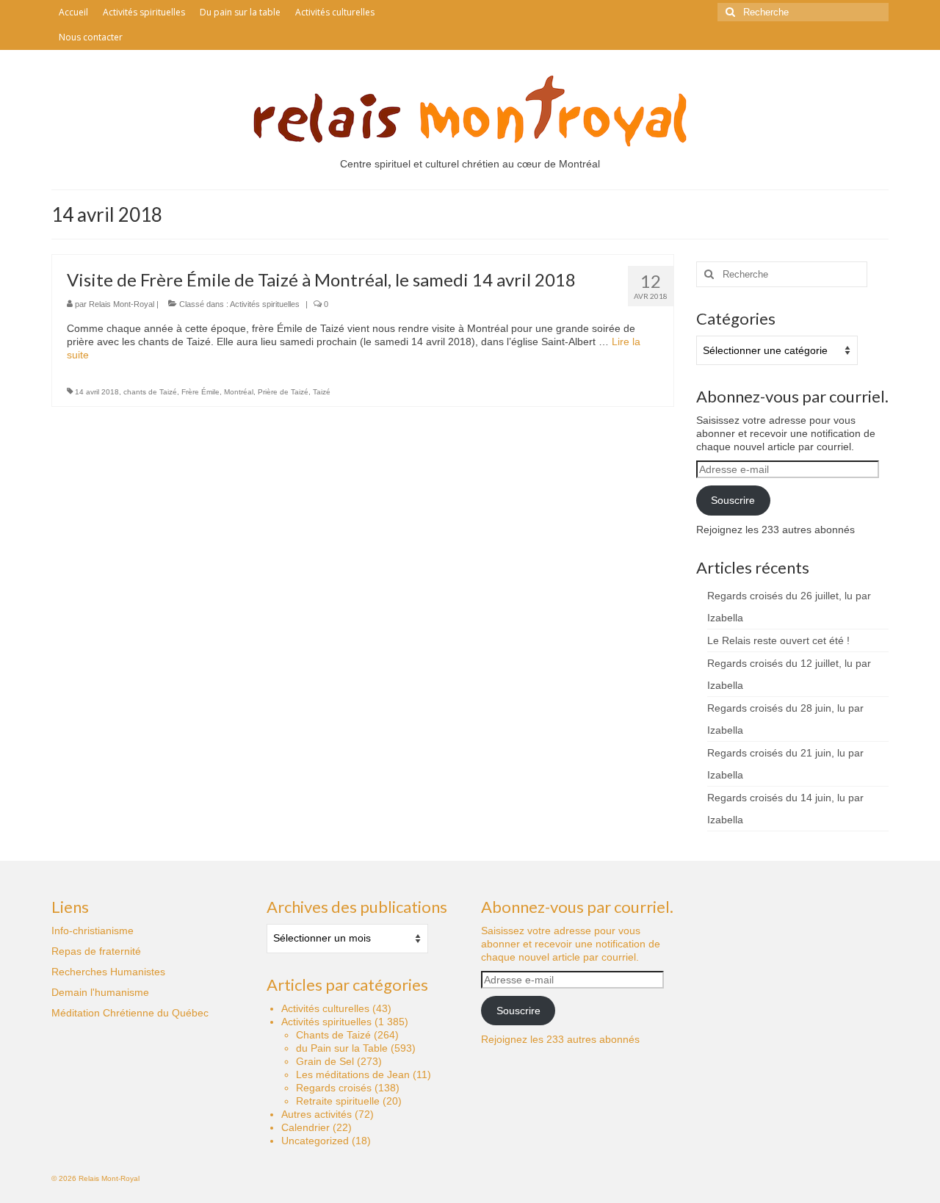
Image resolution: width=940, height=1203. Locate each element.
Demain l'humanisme (100, 992)
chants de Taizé (150, 392)
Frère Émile (200, 392)
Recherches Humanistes (108, 972)
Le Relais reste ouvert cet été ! (778, 640)
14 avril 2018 (97, 392)
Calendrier (305, 1127)
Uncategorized (315, 1140)
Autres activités (316, 1114)
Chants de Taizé (333, 1035)
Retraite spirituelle (338, 1101)
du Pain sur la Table (342, 1048)
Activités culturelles (325, 1008)
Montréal (238, 392)
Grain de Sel (325, 1061)
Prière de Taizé (283, 392)
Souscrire (733, 500)
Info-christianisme (92, 930)
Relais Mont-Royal (121, 304)
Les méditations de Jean (353, 1074)
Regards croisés (334, 1088)
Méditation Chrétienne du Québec (130, 1013)
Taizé (321, 392)
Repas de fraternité (96, 951)
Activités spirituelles (265, 304)
